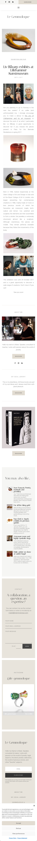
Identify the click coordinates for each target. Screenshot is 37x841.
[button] (34, 806)
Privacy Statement (22, 838)
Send (27, 646)
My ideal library (18, 797)
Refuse (18, 828)
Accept (18, 823)
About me (18, 792)
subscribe (28, 2)
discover (18, 356)
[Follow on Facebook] (5, 2)
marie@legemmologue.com (18, 613)
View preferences (18, 833)
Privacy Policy (12, 838)
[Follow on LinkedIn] (12, 2)
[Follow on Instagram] (9, 2)
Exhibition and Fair (18, 59)
